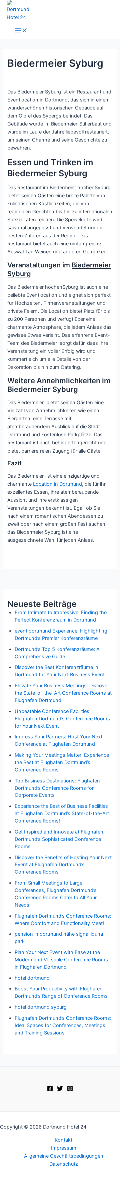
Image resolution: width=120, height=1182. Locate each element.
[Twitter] (60, 1090)
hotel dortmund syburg (41, 1007)
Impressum (63, 1148)
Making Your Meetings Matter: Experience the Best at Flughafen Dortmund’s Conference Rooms (62, 762)
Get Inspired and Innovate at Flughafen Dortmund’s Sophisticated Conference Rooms (59, 839)
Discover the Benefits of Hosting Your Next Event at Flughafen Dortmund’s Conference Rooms (63, 865)
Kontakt (63, 1140)
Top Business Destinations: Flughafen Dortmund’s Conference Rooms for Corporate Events (57, 788)
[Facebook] (50, 1090)
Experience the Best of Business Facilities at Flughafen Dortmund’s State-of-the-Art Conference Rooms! (62, 813)
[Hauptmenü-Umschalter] (21, 31)
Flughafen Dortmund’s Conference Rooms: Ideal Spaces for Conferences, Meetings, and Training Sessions (63, 1025)
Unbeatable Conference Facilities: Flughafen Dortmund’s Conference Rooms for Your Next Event (62, 718)
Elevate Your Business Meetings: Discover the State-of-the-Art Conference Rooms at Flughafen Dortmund (63, 693)
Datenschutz (63, 1164)
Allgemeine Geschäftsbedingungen (63, 1156)
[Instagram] (70, 1090)
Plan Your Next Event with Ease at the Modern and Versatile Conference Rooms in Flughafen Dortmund (61, 959)
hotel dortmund (32, 978)
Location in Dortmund (57, 484)
